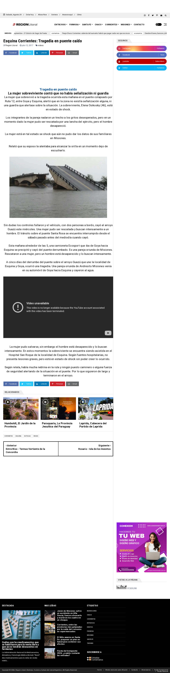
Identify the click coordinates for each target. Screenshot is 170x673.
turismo (90, 643)
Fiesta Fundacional (161, 670)
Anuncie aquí (67, 15)
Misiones (125, 25)
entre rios (91, 623)
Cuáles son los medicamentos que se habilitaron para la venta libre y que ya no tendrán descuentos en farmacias (20, 646)
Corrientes (111, 25)
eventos (90, 627)
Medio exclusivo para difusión (116, 670)
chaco (89, 615)
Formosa (73, 25)
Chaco (98, 25)
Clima (79, 15)
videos (41, 45)
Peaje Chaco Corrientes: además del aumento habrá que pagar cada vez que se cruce (78, 33)
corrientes (38, 33)
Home (99, 670)
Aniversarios (146, 670)
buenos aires (92, 611)
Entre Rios (60, 25)
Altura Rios (42, 15)
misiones (90, 635)
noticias (27, 436)
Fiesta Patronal (162, 671)
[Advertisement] (85, 6)
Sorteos (54, 15)
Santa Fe (86, 25)
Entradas (95, 658)
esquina (18, 436)
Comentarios (97, 660)
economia (120, 33)
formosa (90, 631)
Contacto (139, 25)
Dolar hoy (30, 15)
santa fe (90, 639)
